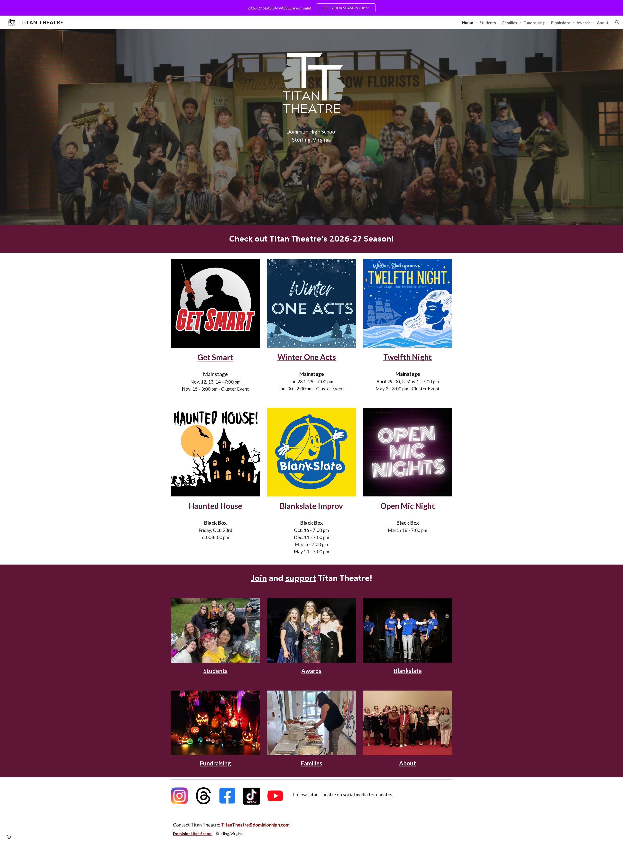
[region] (311, 8)
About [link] (602, 22)
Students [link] (487, 22)
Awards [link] (584, 22)
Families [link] (509, 22)
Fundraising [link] (534, 22)
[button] (617, 22)
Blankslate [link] (560, 22)
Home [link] (467, 22)
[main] (311, 135)
